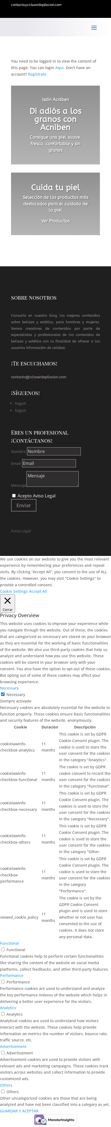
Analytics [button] (8, 1007)
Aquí (59, 67)
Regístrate (37, 74)
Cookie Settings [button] (14, 591)
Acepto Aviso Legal (37, 496)
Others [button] (6, 1085)
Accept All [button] (38, 591)
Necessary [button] (9, 688)
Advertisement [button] (13, 1046)
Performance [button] (11, 975)
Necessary (15, 694)
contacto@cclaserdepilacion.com (36, 5)
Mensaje (18, 485)
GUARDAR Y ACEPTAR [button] (19, 1110)
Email (16, 463)
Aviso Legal (21, 530)
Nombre (18, 451)
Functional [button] (9, 943)
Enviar (23, 505)
